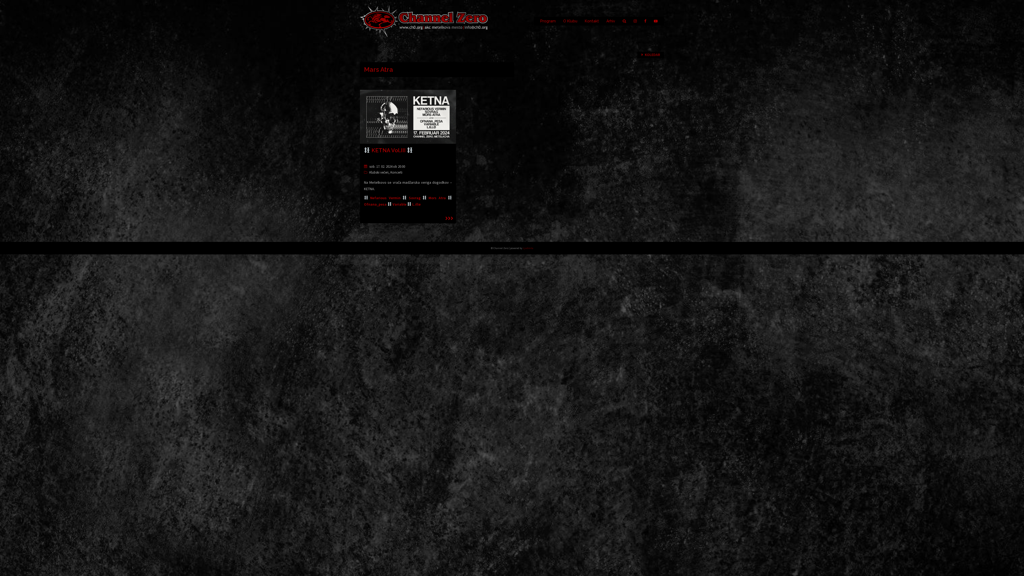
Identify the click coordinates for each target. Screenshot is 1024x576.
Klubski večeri (379, 172)
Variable (399, 204)
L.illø (416, 204)
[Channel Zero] (424, 20)
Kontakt (592, 21)
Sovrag (415, 197)
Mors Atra (438, 197)
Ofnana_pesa (375, 204)
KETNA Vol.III (388, 150)
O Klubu (570, 21)
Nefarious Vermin (385, 197)
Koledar (652, 54)
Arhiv (610, 21)
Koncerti (396, 172)
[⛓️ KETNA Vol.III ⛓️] (408, 116)
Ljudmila (528, 248)
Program (548, 21)
